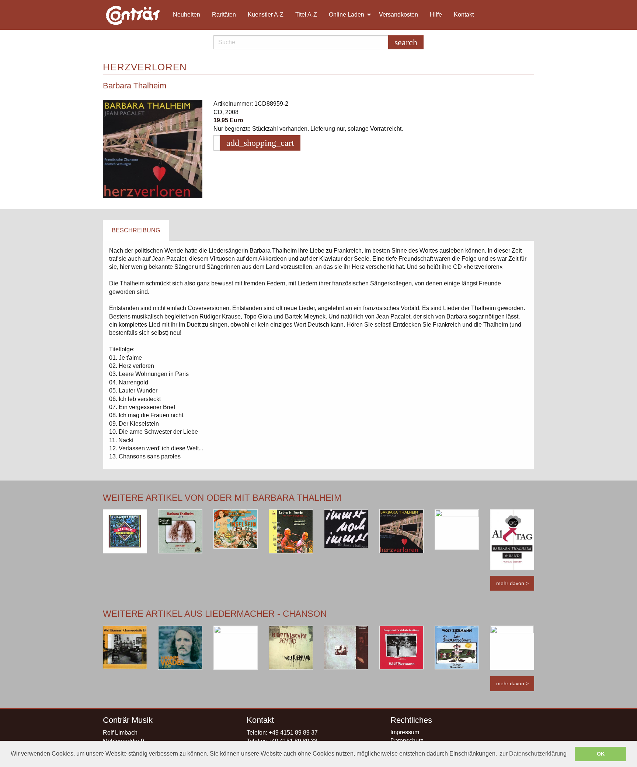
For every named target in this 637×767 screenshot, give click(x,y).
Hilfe (436, 14)
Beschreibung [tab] (136, 230)
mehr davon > (512, 583)
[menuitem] (136, 15)
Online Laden (346, 14)
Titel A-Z (306, 14)
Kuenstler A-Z (265, 14)
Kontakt (464, 14)
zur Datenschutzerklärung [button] (533, 753)
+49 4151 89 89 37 (293, 732)
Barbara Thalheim (134, 85)
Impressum (404, 732)
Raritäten (224, 14)
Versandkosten (398, 14)
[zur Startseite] (133, 15)
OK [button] (601, 754)
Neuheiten (186, 14)
